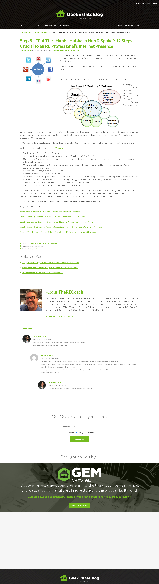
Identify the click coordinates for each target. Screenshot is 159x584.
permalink (35, 249)
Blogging (28, 32)
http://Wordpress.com (59, 148)
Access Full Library (79, 505)
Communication (38, 32)
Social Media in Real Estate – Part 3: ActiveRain (42, 272)
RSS (155, 3)
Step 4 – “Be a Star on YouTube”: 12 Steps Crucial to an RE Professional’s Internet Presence (58, 232)
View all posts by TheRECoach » (59, 316)
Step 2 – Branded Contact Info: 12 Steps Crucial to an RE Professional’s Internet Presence (58, 222)
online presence (38, 246)
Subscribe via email (143, 3)
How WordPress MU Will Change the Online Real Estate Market (50, 267)
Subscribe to (68, 432)
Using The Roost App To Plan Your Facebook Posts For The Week (50, 262)
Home (22, 32)
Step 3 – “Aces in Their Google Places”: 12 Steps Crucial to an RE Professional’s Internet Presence (61, 227)
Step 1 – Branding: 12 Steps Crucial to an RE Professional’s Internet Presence (52, 217)
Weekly (91, 432)
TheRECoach (26, 50)
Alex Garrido (39, 336)
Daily (81, 432)
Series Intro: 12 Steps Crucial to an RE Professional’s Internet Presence (50, 211)
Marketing (47, 32)
